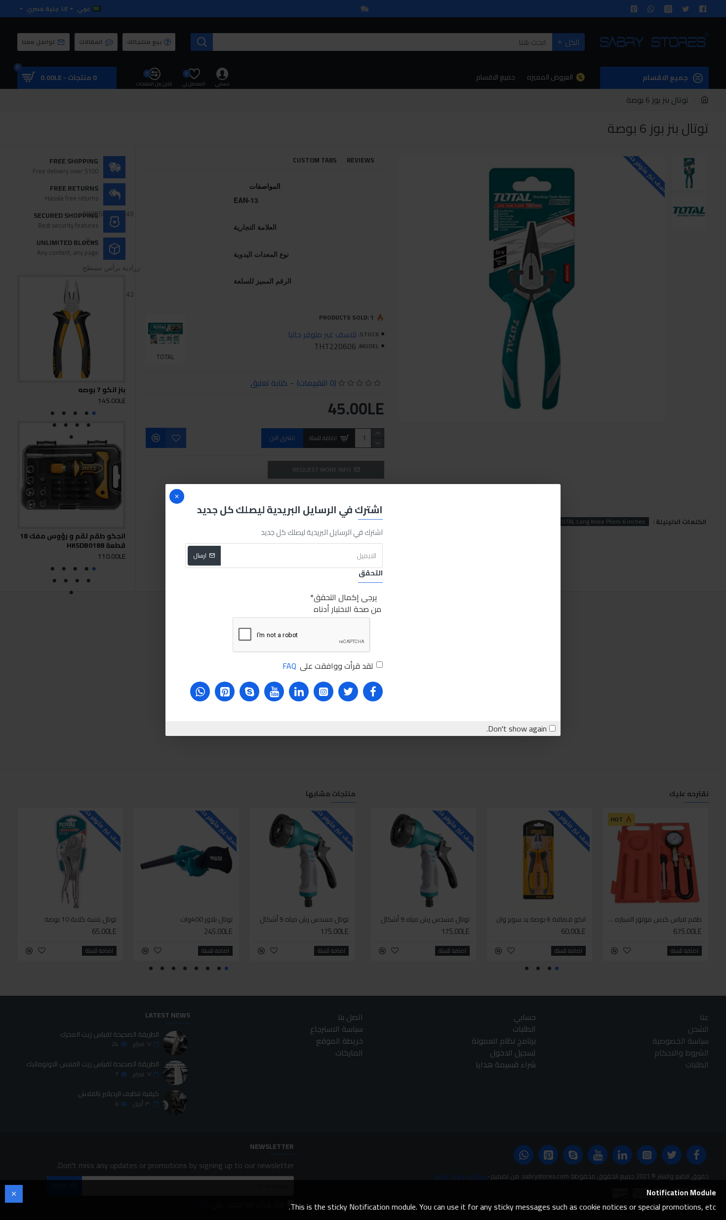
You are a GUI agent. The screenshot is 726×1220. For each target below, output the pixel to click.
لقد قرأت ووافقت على (327, 666)
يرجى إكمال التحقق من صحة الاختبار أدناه (347, 603)
